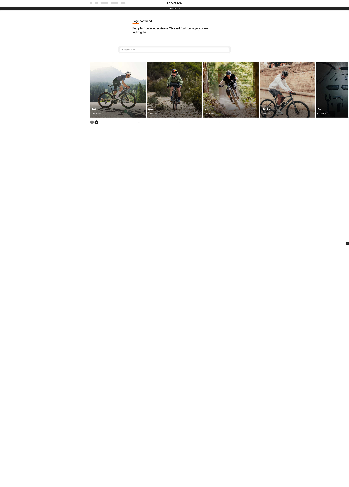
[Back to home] (174, 3)
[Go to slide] (159, 122)
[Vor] (96, 122)
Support (123, 3)
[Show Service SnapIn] (347, 243)
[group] (174, 93)
